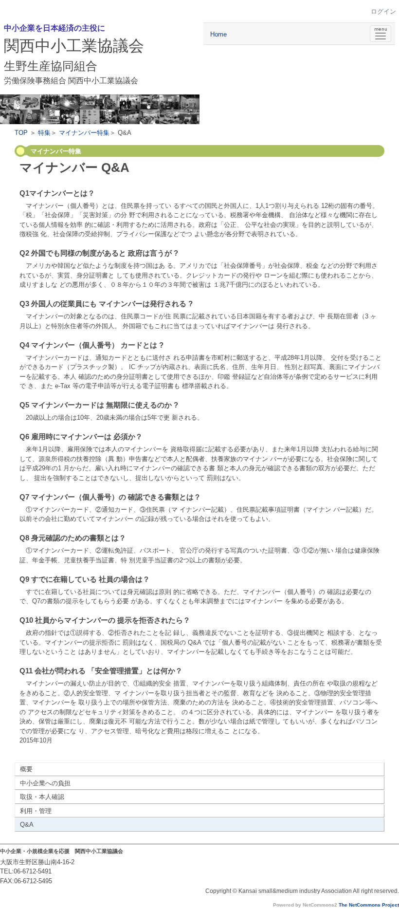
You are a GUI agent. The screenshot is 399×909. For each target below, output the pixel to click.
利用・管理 (36, 811)
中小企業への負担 (45, 783)
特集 (44, 132)
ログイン (383, 11)
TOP (21, 132)
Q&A (27, 824)
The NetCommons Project (369, 905)
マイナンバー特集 (84, 132)
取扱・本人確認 (42, 796)
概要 (26, 769)
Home (218, 34)
